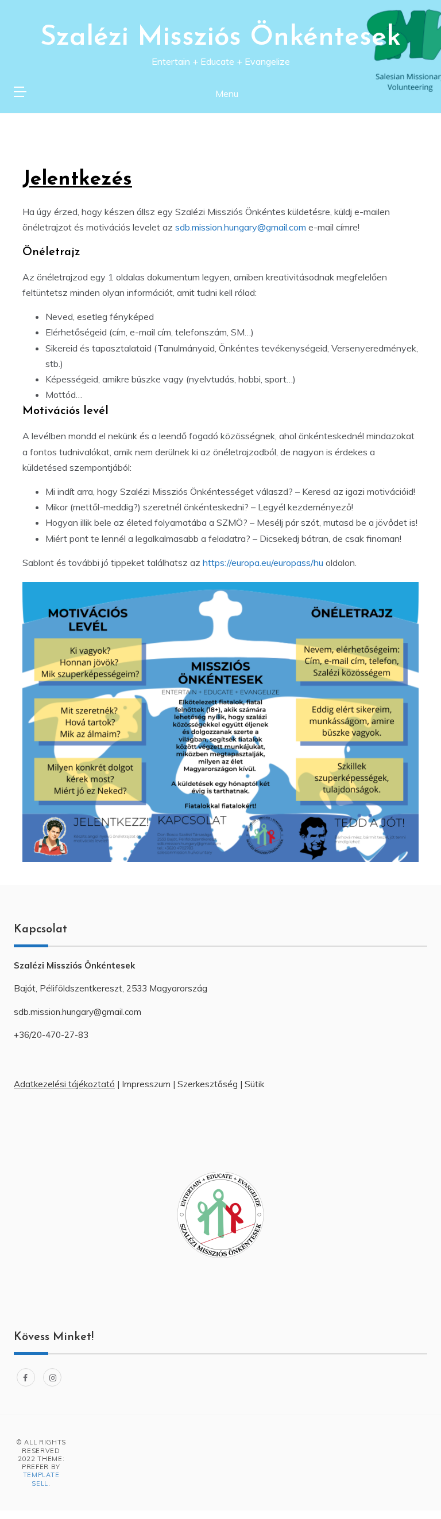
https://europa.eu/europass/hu (263, 562)
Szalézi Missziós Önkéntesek (220, 38)
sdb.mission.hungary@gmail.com (240, 227)
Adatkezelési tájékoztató (64, 1084)
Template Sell (41, 1479)
